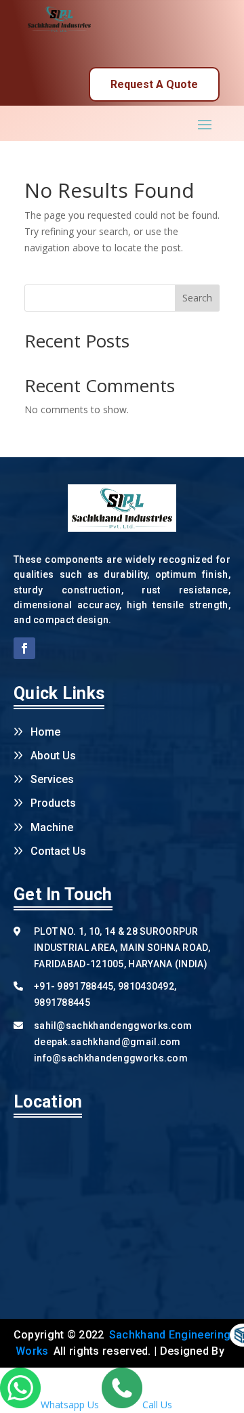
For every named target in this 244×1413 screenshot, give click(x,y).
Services (52, 779)
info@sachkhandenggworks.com (111, 1058)
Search (197, 297)
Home (45, 731)
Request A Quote (154, 84)
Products (53, 803)
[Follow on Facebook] (24, 648)
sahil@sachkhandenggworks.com (113, 1025)
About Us (53, 755)
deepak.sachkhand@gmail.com (107, 1041)
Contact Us (58, 851)
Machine (51, 827)
